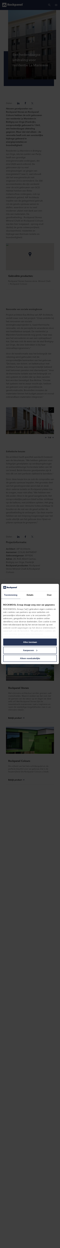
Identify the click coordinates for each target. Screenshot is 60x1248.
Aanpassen (28, 650)
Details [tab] (30, 595)
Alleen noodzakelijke (30, 658)
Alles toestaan (30, 642)
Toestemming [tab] (10, 595)
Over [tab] (49, 595)
